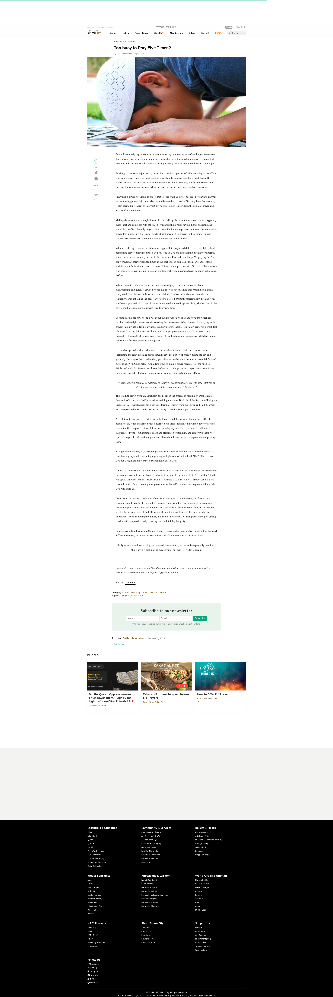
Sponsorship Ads (202, 946)
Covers (91, 883)
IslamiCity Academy (96, 942)
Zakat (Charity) (201, 847)
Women (163, 592)
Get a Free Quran (148, 847)
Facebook (94, 964)
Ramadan (199, 851)
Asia (197, 902)
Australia (199, 898)
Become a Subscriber (150, 854)
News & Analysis (202, 887)
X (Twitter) (92, 967)
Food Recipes (93, 887)
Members (145, 862)
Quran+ (91, 843)
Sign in (229, 27)
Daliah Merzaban (134, 638)
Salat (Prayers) (201, 843)
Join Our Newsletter (150, 851)
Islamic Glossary (95, 898)
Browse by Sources (149, 902)
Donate (198, 927)
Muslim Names (94, 895)
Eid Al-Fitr (159, 702)
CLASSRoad (93, 946)
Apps (90, 880)
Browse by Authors (149, 891)
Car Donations (201, 935)
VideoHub (92, 910)
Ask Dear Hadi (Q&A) (150, 836)
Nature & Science (149, 887)
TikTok (93, 979)
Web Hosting (201, 950)
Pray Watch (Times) (96, 851)
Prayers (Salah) (129, 595)
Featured (153, 592)
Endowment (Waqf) (203, 939)
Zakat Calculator (95, 866)
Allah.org (92, 927)
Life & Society (147, 883)
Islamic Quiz (93, 902)
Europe (198, 895)
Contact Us (146, 931)
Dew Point (130, 582)
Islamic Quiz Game (96, 906)
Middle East (200, 910)
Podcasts (91, 913)
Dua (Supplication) (96, 858)
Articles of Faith (202, 836)
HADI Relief (93, 935)
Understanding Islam (97, 862)
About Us (145, 927)
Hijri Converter (94, 854)
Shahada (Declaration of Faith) (208, 839)
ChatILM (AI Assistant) (151, 832)
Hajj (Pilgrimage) (202, 854)
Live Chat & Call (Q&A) (151, 843)
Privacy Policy (147, 939)
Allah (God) (92, 836)
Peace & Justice (202, 883)
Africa (197, 906)
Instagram (94, 971)
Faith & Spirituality (124, 41)
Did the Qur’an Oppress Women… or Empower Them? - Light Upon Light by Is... (206, 992)
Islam (90, 832)
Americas (199, 891)
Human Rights (201, 880)
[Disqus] (166, 780)
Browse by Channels (150, 906)
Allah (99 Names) (202, 832)
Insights (91, 891)
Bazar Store (200, 931)
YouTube (94, 975)
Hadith (91, 847)
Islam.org (92, 931)
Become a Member (149, 858)
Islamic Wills (200, 942)
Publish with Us (148, 942)
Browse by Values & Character (154, 895)
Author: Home (120, 644)
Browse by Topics (149, 898)
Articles (126, 592)
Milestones (146, 935)
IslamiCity (93, 705)
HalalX (90, 939)
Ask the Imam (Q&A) (150, 839)
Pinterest (94, 982)
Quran (103, 705)
